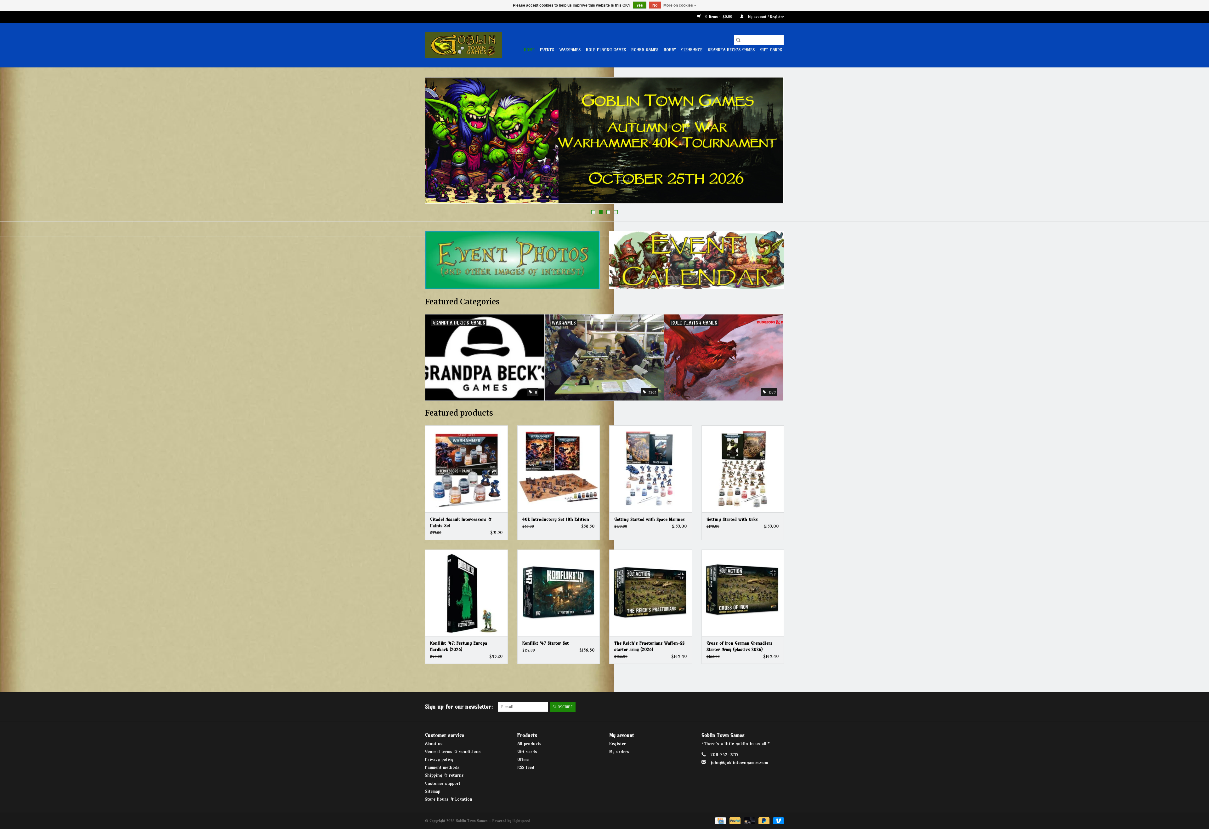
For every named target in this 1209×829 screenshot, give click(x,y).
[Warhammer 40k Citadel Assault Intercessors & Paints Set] (466, 468)
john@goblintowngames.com (739, 762)
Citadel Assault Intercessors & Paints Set (460, 522)
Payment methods (442, 767)
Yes (639, 5)
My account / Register (765, 16)
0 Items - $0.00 (719, 16)
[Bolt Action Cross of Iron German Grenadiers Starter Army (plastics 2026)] (742, 593)
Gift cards (771, 50)
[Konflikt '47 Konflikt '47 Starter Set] (558, 593)
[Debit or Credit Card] (749, 820)
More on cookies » (679, 5)
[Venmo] (777, 820)
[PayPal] (734, 820)
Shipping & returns (444, 775)
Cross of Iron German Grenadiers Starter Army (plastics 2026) (740, 646)
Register (617, 743)
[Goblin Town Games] (463, 45)
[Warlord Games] (604, 140)
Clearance (691, 50)
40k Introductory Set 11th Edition (555, 519)
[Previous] (437, 142)
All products (529, 743)
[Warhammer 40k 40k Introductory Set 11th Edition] (558, 468)
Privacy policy (439, 759)
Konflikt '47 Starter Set (545, 643)
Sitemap (432, 791)
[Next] (771, 142)
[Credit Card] (720, 820)
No (654, 5)
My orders (619, 751)
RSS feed (525, 767)
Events (547, 50)
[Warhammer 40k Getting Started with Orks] (742, 468)
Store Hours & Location (448, 799)
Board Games (644, 50)
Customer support (442, 783)
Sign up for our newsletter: (459, 706)
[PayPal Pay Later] (763, 820)
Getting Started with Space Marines (649, 519)
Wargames (570, 50)
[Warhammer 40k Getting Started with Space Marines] (650, 468)
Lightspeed (521, 820)
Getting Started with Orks (732, 519)
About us (434, 743)
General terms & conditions (453, 751)
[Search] (738, 40)
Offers (523, 759)
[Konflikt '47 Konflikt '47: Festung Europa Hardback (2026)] (466, 593)
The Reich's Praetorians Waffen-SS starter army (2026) (649, 646)
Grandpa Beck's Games (731, 50)
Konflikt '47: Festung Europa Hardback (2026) (458, 646)
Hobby (670, 50)
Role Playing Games (606, 50)
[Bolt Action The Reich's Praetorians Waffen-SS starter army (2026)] (650, 593)
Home (529, 50)
